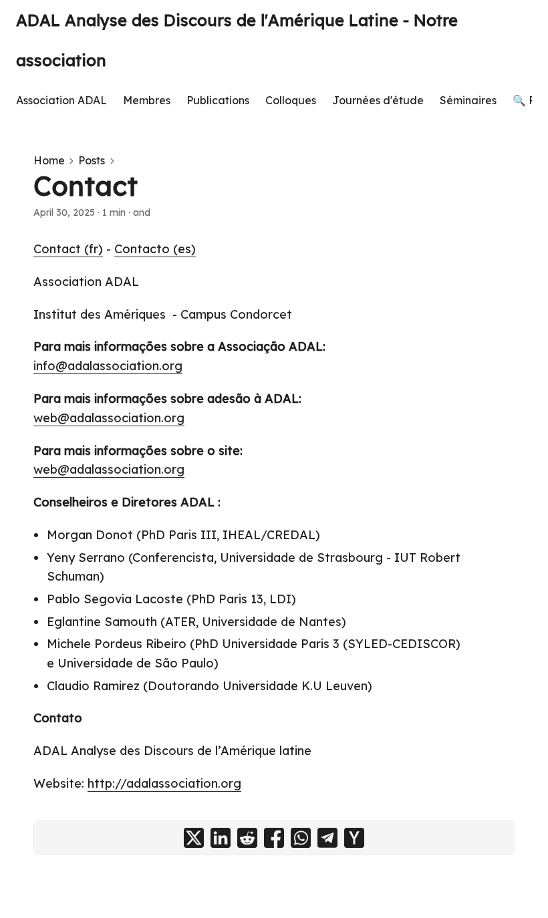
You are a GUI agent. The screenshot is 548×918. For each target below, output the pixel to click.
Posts (91, 160)
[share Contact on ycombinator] (354, 838)
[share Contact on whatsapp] (301, 838)
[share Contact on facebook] (274, 838)
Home (49, 160)
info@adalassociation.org (107, 365)
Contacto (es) (155, 249)
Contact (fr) (68, 249)
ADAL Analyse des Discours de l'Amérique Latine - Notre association (237, 40)
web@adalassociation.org (108, 418)
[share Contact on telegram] (327, 838)
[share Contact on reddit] (247, 838)
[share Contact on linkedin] (221, 838)
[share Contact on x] (194, 838)
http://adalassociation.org (164, 783)
